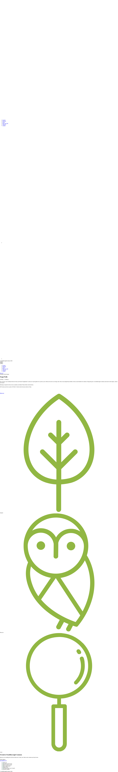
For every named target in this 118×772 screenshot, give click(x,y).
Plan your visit (5, 123)
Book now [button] (2, 393)
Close (1, 363)
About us (4, 124)
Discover (4, 121)
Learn (3, 122)
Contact (3, 125)
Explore (4, 120)
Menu (1, 362)
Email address (2, 759)
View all (1, 373)
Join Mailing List (3, 760)
